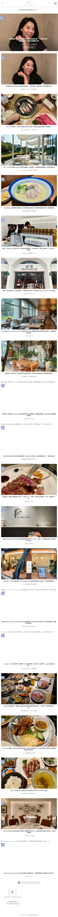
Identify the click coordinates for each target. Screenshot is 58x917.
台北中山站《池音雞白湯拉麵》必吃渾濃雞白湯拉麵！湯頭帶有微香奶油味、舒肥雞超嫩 (29, 208)
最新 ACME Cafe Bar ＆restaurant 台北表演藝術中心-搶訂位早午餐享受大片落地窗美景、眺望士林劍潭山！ (29, 622)
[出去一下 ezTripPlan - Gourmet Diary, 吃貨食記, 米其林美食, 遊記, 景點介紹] (29, 3)
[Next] (55, 32)
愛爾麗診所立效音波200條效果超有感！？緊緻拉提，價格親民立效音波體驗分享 (29, 40)
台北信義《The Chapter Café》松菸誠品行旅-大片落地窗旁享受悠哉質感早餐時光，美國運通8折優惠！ (29, 332)
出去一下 (36, 10)
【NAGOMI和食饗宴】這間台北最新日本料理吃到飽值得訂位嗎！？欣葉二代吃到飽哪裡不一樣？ (29, 706)
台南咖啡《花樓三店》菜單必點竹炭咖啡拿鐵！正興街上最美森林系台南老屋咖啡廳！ (29, 373)
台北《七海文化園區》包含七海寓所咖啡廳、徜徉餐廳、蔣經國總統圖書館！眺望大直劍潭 (29, 167)
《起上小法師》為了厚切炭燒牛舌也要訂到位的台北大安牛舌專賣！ (29, 790)
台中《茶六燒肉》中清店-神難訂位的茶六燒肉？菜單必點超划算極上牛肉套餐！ (29, 127)
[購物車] (55, 3)
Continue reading (29, 47)
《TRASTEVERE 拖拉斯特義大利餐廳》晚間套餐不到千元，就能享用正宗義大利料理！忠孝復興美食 (29, 831)
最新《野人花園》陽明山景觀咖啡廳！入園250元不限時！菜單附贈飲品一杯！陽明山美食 (29, 456)
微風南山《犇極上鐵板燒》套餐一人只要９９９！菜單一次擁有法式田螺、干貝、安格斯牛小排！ (29, 497)
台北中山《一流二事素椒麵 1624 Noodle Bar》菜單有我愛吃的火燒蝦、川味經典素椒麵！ (29, 581)
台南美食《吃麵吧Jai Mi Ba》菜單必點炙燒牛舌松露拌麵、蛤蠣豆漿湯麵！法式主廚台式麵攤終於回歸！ (29, 414)
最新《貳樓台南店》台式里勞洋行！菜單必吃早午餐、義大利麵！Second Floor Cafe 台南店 (29, 290)
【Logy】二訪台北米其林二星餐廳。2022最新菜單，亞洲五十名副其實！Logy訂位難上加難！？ (29, 664)
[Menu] (2, 3)
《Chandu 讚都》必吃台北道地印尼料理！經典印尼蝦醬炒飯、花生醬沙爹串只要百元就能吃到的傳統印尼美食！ (29, 749)
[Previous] (3, 32)
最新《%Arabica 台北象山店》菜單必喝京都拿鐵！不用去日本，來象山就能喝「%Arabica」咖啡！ (29, 249)
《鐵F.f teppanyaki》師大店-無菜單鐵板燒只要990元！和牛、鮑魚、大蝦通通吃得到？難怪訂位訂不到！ (29, 539)
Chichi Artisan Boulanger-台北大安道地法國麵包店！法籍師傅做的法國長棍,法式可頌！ (29, 873)
